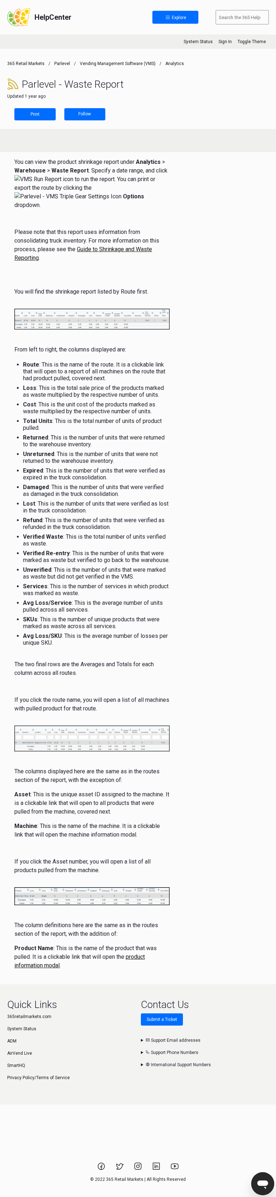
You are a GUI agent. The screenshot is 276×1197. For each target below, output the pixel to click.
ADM (12, 1041)
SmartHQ (16, 1065)
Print (35, 114)
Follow (84, 113)
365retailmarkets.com (29, 1016)
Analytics (174, 63)
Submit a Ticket (162, 1019)
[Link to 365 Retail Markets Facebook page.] (102, 1168)
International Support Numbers (180, 1064)
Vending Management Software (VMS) (118, 63)
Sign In (225, 41)
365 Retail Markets (26, 63)
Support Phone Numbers (174, 1052)
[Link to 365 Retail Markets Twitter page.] (120, 1168)
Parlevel (62, 63)
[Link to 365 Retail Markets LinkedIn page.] (157, 1168)
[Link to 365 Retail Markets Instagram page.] (138, 1168)
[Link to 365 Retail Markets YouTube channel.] (174, 1168)
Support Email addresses (175, 1040)
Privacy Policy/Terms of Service (38, 1077)
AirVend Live (19, 1053)
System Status (198, 41)
